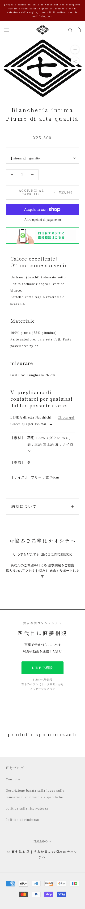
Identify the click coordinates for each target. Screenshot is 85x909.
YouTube (13, 779)
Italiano (40, 841)
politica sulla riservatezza (27, 808)
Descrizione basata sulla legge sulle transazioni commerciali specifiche (35, 794)
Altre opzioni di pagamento (42, 219)
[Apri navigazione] (6, 30)
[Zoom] (75, 49)
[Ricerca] (70, 30)
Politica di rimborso (22, 820)
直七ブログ (15, 768)
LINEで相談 (42, 668)
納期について (24, 506)
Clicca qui (66, 417)
